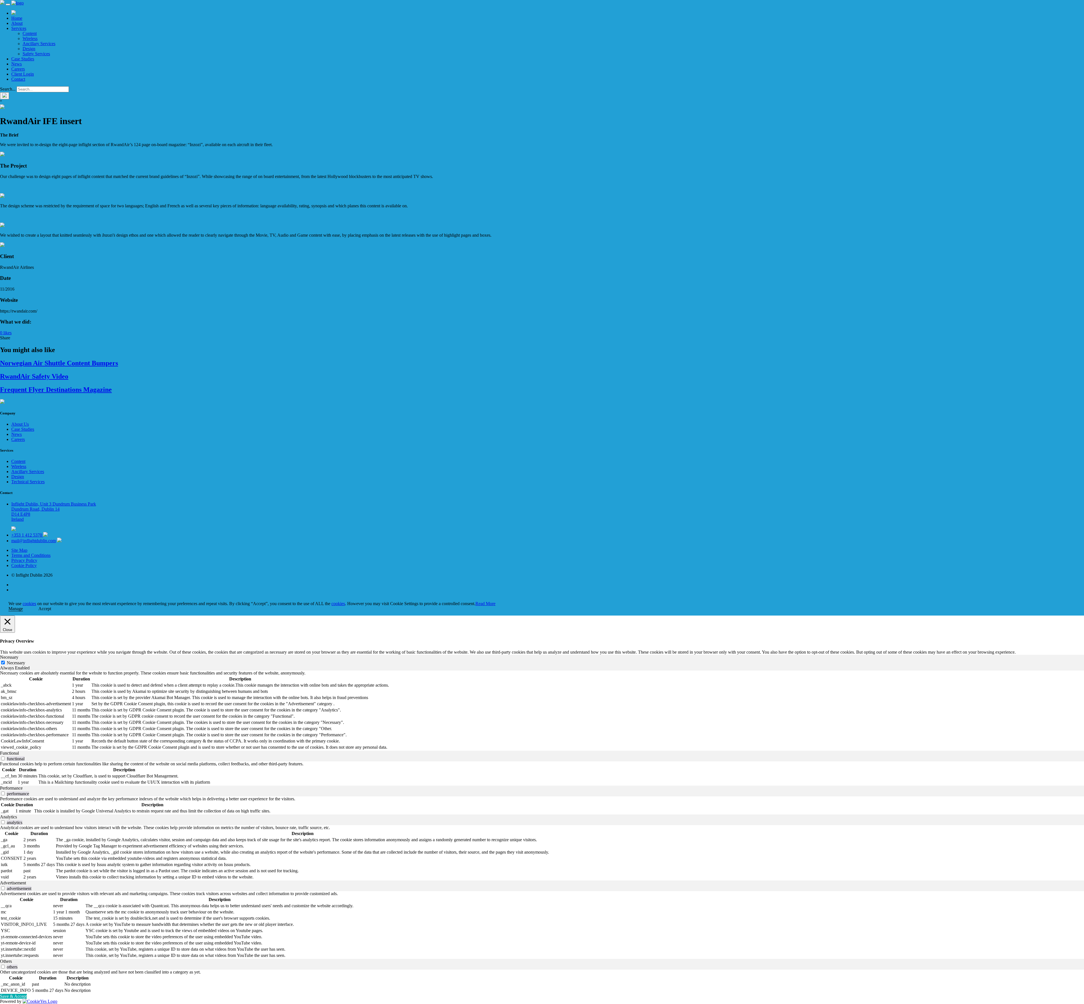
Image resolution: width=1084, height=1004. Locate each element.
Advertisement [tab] (13, 882)
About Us (20, 424)
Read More (485, 603)
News (16, 63)
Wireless (30, 38)
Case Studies (22, 58)
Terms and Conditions (31, 555)
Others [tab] (6, 961)
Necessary (16, 662)
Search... (8, 89)
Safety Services (36, 53)
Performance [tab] (11, 788)
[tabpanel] (542, 711)
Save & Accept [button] (13, 996)
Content (30, 33)
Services (18, 28)
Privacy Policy (24, 560)
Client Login (22, 74)
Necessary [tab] (9, 657)
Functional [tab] (9, 753)
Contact (18, 79)
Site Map (19, 550)
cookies (29, 603)
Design (29, 48)
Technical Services (28, 481)
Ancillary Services (39, 43)
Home (16, 18)
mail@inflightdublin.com (33, 540)
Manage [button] (15, 608)
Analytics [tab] (8, 816)
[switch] (3, 758)
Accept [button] (44, 608)
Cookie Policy (24, 565)
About (17, 23)
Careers (18, 69)
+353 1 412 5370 (27, 535)
